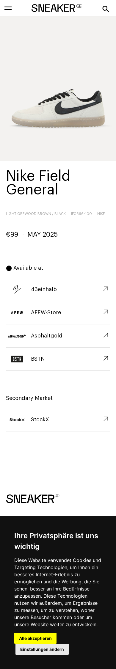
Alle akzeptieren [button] (35, 638)
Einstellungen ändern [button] (42, 649)
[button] (8, 8)
